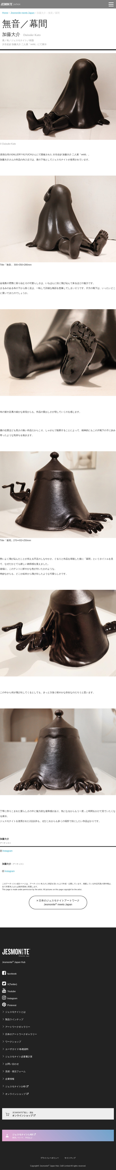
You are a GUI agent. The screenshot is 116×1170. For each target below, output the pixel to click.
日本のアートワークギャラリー (21, 1034)
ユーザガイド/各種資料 (16, 1049)
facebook (12, 974)
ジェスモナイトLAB (15, 1086)
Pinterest (11, 1005)
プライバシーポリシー (49, 1158)
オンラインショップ (15, 1094)
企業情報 (9, 1079)
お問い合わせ (12, 1064)
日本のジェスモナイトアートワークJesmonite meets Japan (59, 902)
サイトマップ (70, 1158)
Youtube (11, 991)
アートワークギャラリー (17, 1027)
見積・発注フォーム (15, 1071)
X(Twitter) (12, 984)
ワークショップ (13, 1041)
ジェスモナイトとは (15, 1012)
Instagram (7, 851)
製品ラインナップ (14, 1019)
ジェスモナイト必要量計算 (18, 1056)
